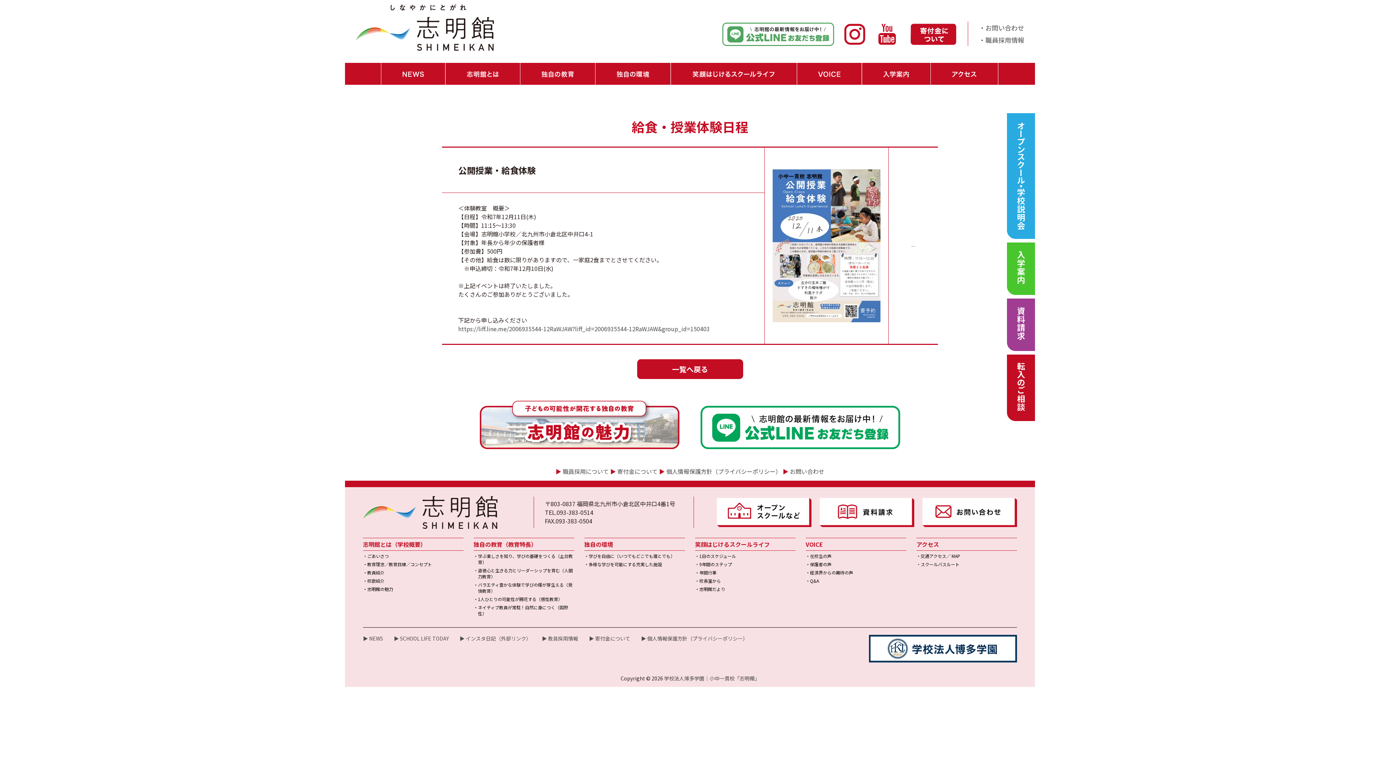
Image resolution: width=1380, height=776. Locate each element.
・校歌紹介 (374, 581)
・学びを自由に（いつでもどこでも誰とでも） (629, 556)
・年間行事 (706, 572)
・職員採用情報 (1001, 40)
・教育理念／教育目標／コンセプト (397, 564)
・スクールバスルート (938, 564)
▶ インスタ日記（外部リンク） (495, 638)
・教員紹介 (374, 572)
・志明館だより (710, 589)
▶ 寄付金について (609, 638)
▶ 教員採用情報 (560, 638)
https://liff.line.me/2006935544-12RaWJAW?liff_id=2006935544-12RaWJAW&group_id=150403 (584, 328)
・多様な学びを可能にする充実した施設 (623, 564)
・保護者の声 (819, 564)
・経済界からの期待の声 (829, 572)
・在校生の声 (819, 556)
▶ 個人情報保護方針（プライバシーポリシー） (694, 638)
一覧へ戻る (690, 369)
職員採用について (586, 471)
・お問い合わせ (1001, 27)
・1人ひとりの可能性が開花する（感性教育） (518, 599)
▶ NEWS (373, 638)
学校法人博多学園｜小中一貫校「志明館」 (712, 678)
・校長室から (708, 581)
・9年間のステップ (713, 564)
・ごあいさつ (376, 556)
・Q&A (812, 581)
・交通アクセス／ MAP (938, 556)
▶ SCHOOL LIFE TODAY (421, 638)
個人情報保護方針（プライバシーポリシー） (723, 471)
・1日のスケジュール (715, 556)
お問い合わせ (807, 471)
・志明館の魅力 (378, 589)
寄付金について (637, 471)
